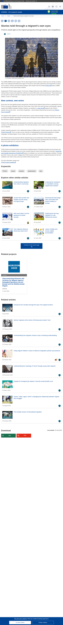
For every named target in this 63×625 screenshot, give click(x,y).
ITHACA (48, 85)
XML (9, 435)
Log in (49, 6)
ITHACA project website (8, 162)
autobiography (32, 171)
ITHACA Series (5, 132)
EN (5, 20)
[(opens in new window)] (6, 6)
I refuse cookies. (42, 622)
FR (12, 20)
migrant (13, 171)
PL (19, 20)
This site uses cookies (20, 618)
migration (21, 171)
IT (15, 20)
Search (56, 6)
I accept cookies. (20, 622)
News (8, 16)
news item (41, 108)
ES (9, 20)
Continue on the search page (31, 245)
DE (2, 20)
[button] (52, 6)
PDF (25, 435)
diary (40, 171)
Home (2, 16)
